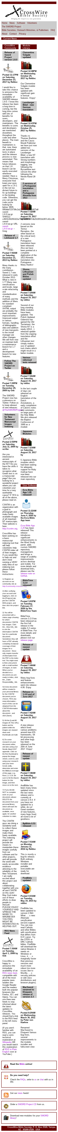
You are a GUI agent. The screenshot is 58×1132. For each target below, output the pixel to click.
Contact (13, 34)
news (20, 1093)
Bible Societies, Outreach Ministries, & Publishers (25, 30)
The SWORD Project (11, 26)
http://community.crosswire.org (14, 586)
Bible (22, 1064)
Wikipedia (6, 1042)
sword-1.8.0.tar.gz (7, 227)
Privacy (22, 34)
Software (21, 23)
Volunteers (32, 23)
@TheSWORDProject (12, 410)
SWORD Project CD (27, 1104)
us (35, 1079)
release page (27, 640)
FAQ (53, 30)
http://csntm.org (9, 528)
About (4, 34)
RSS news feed (9, 973)
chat (42, 1079)
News (12, 23)
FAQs (23, 1079)
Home (4, 23)
